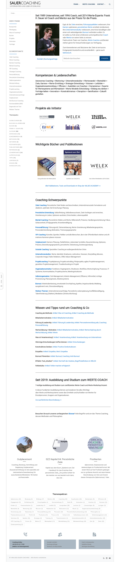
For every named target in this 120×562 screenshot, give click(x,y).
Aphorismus (16, 499)
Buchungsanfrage (50, 59)
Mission (39, 508)
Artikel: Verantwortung (62, 337)
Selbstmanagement (99, 515)
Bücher (11, 35)
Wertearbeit (50, 521)
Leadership (40, 505)
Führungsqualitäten (90, 24)
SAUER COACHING (23, 557)
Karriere (66, 27)
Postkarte (43, 515)
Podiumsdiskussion (18, 515)
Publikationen (14, 147)
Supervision (13, 155)
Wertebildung (64, 521)
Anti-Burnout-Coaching (16, 101)
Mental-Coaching (14, 66)
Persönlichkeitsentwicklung (77, 512)
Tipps (11, 157)
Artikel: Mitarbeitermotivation (63, 318)
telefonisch (67, 53)
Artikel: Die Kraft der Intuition (63, 361)
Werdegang (12, 29)
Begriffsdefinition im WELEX (85, 361)
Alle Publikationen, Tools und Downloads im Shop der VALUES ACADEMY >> (73, 186)
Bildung (40, 499)
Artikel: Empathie (49, 351)
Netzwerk (12, 142)
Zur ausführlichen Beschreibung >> (48, 400)
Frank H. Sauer (14, 128)
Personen (58, 512)
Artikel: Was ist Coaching (62, 313)
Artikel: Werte (53, 332)
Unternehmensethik (79, 518)
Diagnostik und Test (15, 106)
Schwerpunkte (14, 152)
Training (49, 518)
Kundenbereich (14, 136)
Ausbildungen (14, 120)
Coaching (63, 499)
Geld (69, 502)
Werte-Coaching (14, 60)
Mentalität (15, 508)
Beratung (29, 499)
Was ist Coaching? (15, 32)
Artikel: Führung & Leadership (63, 323)
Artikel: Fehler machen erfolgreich (57, 366)
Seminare (15, 518)
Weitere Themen (41, 291)
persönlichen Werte (85, 27)
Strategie (38, 518)
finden (104, 58)
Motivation (64, 508)
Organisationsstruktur (43, 269)
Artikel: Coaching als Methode (83, 313)
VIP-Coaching (40, 235)
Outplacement (40, 242)
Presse (55, 515)
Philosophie (95, 512)
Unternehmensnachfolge (16, 95)
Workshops (13, 165)
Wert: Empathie (62, 351)
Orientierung (16, 512)
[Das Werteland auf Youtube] (110, 558)
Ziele (73, 24)
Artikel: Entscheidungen (76, 342)
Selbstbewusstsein (81, 515)
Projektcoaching (41, 262)
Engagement (16, 502)
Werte (38, 521)
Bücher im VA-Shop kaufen (54, 546)
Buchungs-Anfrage (52, 544)
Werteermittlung (14, 83)
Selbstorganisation (42, 276)
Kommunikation (27, 505)
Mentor (69, 38)
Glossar (71, 414)
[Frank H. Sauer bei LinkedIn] (106, 558)
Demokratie (90, 499)
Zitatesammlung (17, 524)
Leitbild (52, 505)
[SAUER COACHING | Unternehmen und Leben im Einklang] (25, 4)
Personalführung (41, 227)
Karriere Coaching (14, 63)
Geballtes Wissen (86, 544)
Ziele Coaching (40, 205)
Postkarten (13, 144)
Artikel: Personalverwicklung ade (87, 323)
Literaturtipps (89, 505)
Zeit (92, 521)
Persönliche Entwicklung (44, 213)
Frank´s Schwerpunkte (88, 542)
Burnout (85, 32)
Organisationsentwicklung (91, 508)
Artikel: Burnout (56, 356)
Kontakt (40, 59)
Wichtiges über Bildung (88, 546)
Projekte (11, 38)
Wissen (11, 163)
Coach (105, 35)
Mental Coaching (41, 220)
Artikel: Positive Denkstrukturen (64, 347)
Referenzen (13, 150)
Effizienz (102, 499)
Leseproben (64, 505)
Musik (75, 508)
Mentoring (27, 508)
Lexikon (76, 505)
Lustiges (102, 505)
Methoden (12, 139)
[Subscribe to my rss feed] (103, 558)
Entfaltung (29, 502)
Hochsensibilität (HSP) (16, 103)
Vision (28, 521)
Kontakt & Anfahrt (52, 542)
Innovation (80, 502)
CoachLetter (76, 499)
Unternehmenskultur (73, 30)
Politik (32, 515)
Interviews (12, 41)
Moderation (51, 508)
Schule (66, 515)
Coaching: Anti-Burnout (71, 356)
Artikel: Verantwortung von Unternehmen (86, 337)
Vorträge (12, 44)
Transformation (62, 518)
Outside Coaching (42, 249)
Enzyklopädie (43, 502)
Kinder (14, 505)
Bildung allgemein (16, 123)
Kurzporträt (12, 27)
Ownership (29, 512)
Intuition (92, 502)
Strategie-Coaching (15, 71)
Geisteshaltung (57, 502)
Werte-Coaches (94, 40)
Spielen (26, 518)
